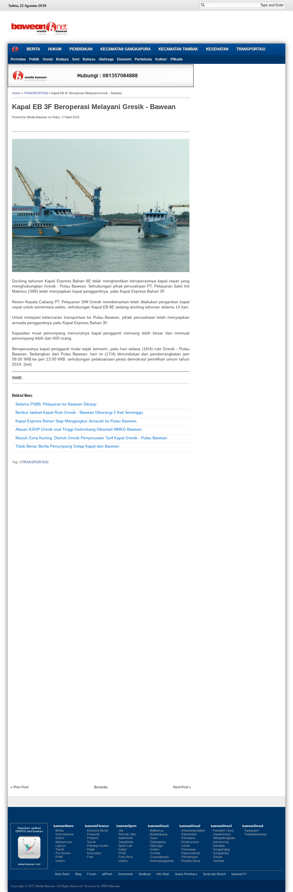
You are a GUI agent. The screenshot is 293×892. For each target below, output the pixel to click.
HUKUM (55, 49)
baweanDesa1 (158, 826)
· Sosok (90, 842)
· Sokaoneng (220, 842)
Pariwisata (143, 59)
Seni (75, 59)
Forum (91, 874)
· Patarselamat (189, 853)
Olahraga (106, 59)
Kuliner (161, 59)
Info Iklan (163, 874)
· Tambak (217, 861)
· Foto (89, 856)
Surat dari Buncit (214, 874)
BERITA (33, 49)
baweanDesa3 (221, 826)
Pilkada (177, 59)
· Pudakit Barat (189, 861)
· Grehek (154, 853)
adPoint (107, 874)
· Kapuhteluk (188, 834)
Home (16, 93)
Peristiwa (18, 59)
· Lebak (184, 845)
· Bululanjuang (157, 834)
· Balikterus (156, 830)
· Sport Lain (124, 845)
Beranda (101, 787)
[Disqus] (100, 548)
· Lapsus (60, 845)
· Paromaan (187, 849)
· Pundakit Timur (222, 830)
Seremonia (125, 874)
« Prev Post (19, 787)
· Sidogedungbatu (223, 838)
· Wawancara (63, 842)
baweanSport (126, 826)
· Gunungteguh (158, 856)
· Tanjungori (250, 830)
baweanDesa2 (189, 826)
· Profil (58, 856)
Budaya (62, 59)
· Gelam (153, 849)
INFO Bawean (110, 886)
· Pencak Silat (126, 834)
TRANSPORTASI (250, 49)
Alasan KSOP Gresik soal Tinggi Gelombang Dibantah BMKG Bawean (78, 429)
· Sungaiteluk (220, 853)
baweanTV (238, 874)
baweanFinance (97, 826)
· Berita (59, 830)
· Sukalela (218, 845)
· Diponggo (155, 845)
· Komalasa (187, 838)
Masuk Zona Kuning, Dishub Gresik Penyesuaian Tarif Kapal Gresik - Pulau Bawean (91, 438)
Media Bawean (45, 886)
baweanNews (64, 826)
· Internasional (63, 834)
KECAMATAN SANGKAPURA (125, 49)
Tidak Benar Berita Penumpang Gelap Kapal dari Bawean (67, 446)
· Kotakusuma (189, 842)
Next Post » (182, 787)
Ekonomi (124, 59)
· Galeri (121, 849)
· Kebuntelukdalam (192, 830)
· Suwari (216, 856)
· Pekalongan (188, 856)
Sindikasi (144, 874)
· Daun (152, 838)
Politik (34, 59)
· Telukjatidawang (254, 834)
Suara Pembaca (186, 874)
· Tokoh (59, 849)
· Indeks (59, 861)
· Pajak (90, 849)
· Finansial (92, 834)
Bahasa (89, 59)
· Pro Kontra (62, 853)
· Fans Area (124, 856)
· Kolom (59, 838)
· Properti (91, 838)
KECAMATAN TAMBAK (178, 49)
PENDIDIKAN (81, 49)
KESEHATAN (217, 49)
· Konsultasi (93, 853)
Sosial (48, 59)
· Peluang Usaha (96, 845)
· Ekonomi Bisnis (96, 830)
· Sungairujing (220, 849)
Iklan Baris (62, 874)
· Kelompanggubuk (161, 861)
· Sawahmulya (221, 834)
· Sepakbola (124, 842)
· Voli (119, 830)
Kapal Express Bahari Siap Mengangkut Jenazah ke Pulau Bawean (75, 421)
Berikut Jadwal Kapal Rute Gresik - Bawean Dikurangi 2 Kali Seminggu (79, 412)
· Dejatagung (157, 842)
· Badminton (124, 838)
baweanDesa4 (252, 826)
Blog (78, 874)
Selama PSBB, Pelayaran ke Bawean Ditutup (55, 404)
